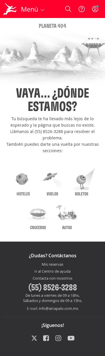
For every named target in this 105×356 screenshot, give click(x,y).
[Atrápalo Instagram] (58, 338)
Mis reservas (52, 264)
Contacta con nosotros (52, 278)
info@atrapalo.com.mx (58, 308)
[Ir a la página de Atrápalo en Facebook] (46, 338)
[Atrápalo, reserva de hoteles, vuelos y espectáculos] (10, 9)
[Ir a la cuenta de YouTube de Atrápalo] (71, 338)
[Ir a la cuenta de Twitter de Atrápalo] (34, 338)
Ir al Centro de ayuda (52, 271)
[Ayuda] (81, 9)
